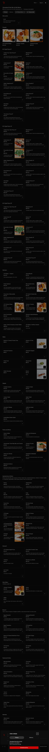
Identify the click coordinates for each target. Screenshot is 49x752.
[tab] (17, 737)
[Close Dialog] (37, 734)
